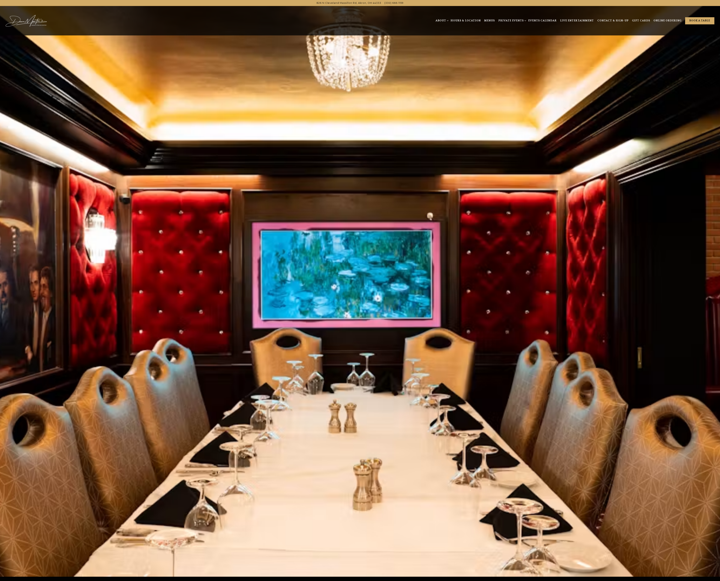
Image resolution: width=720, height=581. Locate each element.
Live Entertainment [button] (577, 20)
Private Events (511, 20)
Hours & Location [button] (466, 20)
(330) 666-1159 (394, 2)
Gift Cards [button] (641, 20)
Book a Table (699, 20)
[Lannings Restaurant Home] (26, 20)
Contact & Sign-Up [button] (613, 20)
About (441, 20)
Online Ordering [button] (667, 20)
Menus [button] (489, 20)
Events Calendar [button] (542, 20)
